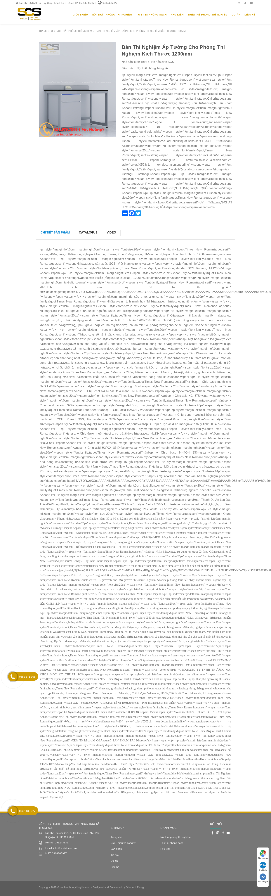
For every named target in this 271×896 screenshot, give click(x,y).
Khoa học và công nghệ (205, 52)
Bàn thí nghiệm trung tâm (111, 21)
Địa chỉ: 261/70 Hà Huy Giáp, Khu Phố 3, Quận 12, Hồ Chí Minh (56, 2)
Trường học (198, 119)
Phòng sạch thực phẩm (205, 150)
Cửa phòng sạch (149, 21)
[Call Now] (12, 811)
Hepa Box (145, 53)
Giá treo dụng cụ (184, 32)
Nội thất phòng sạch (152, 69)
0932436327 (110, 2)
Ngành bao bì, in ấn (203, 78)
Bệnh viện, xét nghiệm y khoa (210, 27)
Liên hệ (249, 14)
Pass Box (145, 37)
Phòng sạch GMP (201, 129)
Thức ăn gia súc (201, 108)
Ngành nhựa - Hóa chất (205, 67)
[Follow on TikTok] (245, 3)
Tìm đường (263, 858)
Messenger (263, 882)
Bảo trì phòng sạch (203, 171)
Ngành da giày (199, 62)
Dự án (236, 14)
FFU (141, 48)
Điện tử (195, 46)
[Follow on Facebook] (212, 833)
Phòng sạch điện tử (203, 145)
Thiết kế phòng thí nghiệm (208, 14)
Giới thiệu (80, 14)
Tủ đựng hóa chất (106, 42)
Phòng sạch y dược (203, 135)
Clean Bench (147, 42)
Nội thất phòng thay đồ (154, 74)
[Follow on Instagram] (239, 3)
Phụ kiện (177, 14)
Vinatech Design (135, 887)
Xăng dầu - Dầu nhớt (204, 124)
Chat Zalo (263, 870)
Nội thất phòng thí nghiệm (112, 14)
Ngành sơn (197, 73)
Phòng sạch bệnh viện (205, 166)
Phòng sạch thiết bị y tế (206, 140)
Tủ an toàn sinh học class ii (113, 58)
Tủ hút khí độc (104, 48)
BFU (141, 58)
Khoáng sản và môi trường (208, 57)
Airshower (145, 27)
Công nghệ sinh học (203, 32)
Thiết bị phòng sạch (151, 14)
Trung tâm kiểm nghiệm (206, 113)
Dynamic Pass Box (151, 32)
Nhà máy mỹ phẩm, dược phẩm (210, 21)
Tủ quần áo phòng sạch (154, 64)
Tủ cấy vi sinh (104, 53)
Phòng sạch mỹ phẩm (204, 156)
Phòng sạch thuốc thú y (206, 161)
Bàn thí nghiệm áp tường (111, 27)
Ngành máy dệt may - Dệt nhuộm (211, 94)
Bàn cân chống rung (108, 37)
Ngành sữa (197, 83)
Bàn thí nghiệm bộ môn (110, 32)
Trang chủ (46, 31)
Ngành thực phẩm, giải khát (208, 88)
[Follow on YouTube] (251, 3)
